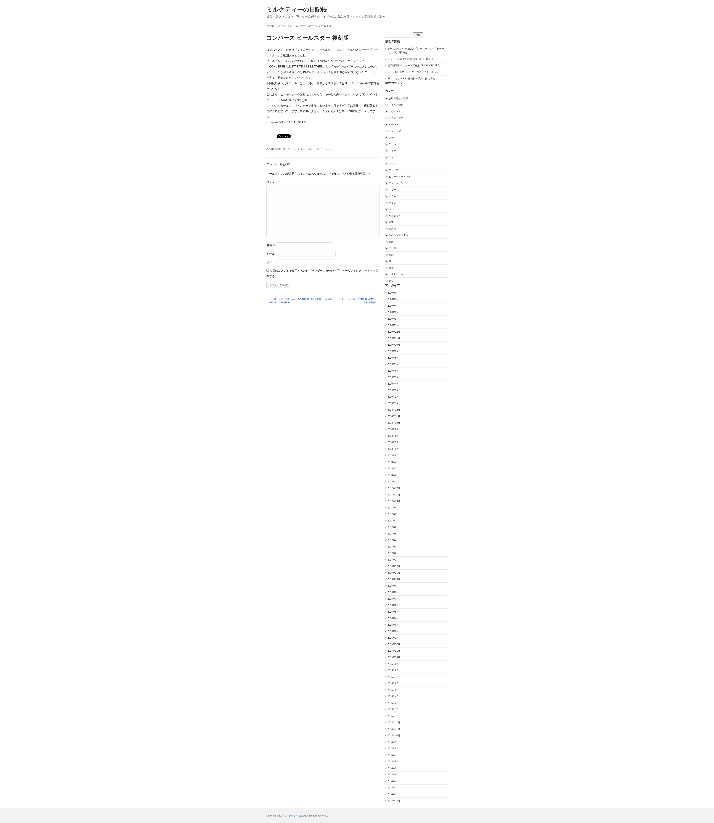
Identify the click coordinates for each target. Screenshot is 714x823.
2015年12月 (393, 644)
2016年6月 (393, 605)
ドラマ (392, 163)
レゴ (391, 209)
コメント (273, 181)
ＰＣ (391, 280)
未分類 (392, 248)
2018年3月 (393, 468)
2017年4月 (393, 540)
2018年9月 (393, 429)
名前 (271, 245)
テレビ (392, 157)
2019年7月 (393, 364)
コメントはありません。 (303, 149)
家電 (391, 222)
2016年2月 (393, 631)
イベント (393, 124)
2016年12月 (393, 566)
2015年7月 (393, 677)
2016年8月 (393, 592)
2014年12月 (393, 722)
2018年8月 (393, 435)
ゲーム (392, 144)
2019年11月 (393, 338)
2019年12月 (393, 331)
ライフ (392, 202)
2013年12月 (393, 800)
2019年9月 (393, 351)
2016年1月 (393, 637)
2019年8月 (393, 357)
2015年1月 (393, 716)
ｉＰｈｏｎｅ (396, 274)
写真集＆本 (395, 215)
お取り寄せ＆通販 (398, 98)
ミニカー (393, 196)
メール (272, 253)
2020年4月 (393, 305)
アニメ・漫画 (396, 118)
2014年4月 (393, 774)
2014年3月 (393, 781)
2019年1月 (393, 403)
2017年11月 (393, 494)
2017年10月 (393, 501)
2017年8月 (393, 514)
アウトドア (395, 111)
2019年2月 (393, 396)
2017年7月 (393, 520)
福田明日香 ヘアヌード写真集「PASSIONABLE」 (414, 65)
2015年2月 (393, 709)
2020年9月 (393, 292)
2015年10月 (393, 657)
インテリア (395, 131)
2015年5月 (393, 690)
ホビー (392, 189)
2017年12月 (393, 488)
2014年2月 (393, 787)
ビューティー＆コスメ (401, 176)
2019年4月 (393, 383)
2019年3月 (393, 390)
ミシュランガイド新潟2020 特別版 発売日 (410, 59)
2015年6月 (393, 683)
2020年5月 (393, 299)
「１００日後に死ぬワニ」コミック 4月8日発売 (413, 72)
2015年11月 (393, 650)
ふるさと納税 (396, 105)
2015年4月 (393, 696)
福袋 (391, 254)
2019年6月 (393, 370)
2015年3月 (393, 703)
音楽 (391, 267)
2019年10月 (393, 344)
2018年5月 (393, 455)
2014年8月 (393, 748)
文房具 (392, 228)
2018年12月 (393, 409)
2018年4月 (393, 462)
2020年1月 (393, 325)
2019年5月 (393, 377)
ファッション (327, 149)
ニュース (393, 170)
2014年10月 (393, 735)
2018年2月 (393, 475)
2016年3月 (393, 624)
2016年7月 (393, 598)
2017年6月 (393, 527)
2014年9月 (393, 742)
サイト (270, 262)
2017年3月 (393, 546)
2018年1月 (393, 481)
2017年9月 (393, 507)
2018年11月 (393, 416)
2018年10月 (393, 422)
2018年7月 (393, 442)
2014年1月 (393, 794)
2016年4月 (393, 618)
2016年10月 (393, 579)
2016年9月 (393, 585)
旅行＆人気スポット (400, 235)
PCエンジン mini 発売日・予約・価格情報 (411, 78)
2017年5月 (393, 533)
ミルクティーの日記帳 (296, 9)
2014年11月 (393, 729)
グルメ (392, 137)
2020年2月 (393, 318)
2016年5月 (393, 611)
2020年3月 (393, 312)
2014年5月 (393, 768)
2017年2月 (393, 553)
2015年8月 (393, 670)
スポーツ (393, 150)
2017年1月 (393, 559)
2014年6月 (393, 761)
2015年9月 (393, 664)
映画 (391, 241)
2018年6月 (393, 448)
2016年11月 (393, 572)
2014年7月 (393, 755)
